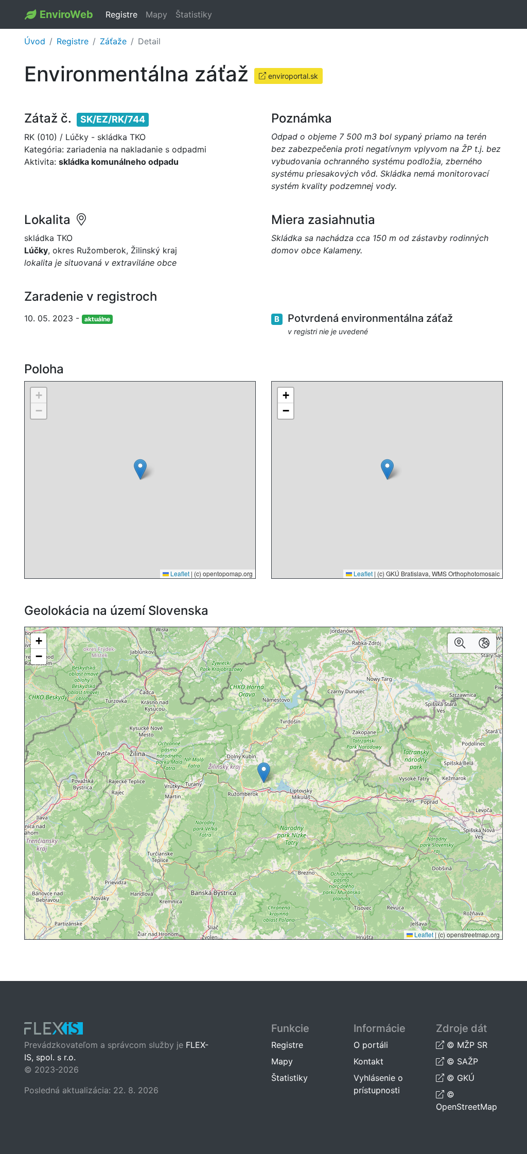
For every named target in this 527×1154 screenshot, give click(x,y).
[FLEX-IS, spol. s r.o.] (53, 1029)
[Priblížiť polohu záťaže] (460, 643)
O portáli (371, 1045)
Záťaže (113, 41)
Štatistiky (193, 14)
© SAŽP (461, 1061)
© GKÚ (459, 1078)
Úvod (34, 41)
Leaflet (179, 573)
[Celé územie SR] (484, 643)
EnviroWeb (66, 14)
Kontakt (368, 1061)
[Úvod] (32, 14)
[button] (140, 469)
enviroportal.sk (292, 76)
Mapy (156, 14)
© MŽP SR (465, 1045)
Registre (121, 14)
